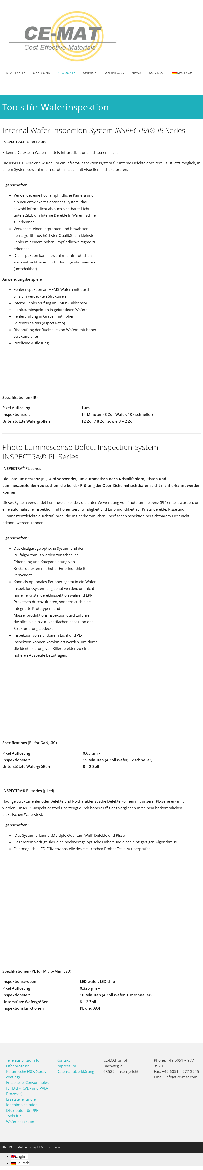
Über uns (41, 72)
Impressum (66, 1065)
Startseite (15, 72)
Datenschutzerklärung (75, 1071)
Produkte (66, 72)
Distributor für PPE (22, 1110)
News (136, 72)
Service (89, 72)
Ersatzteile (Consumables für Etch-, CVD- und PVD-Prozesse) (27, 1088)
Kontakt (157, 72)
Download (114, 72)
